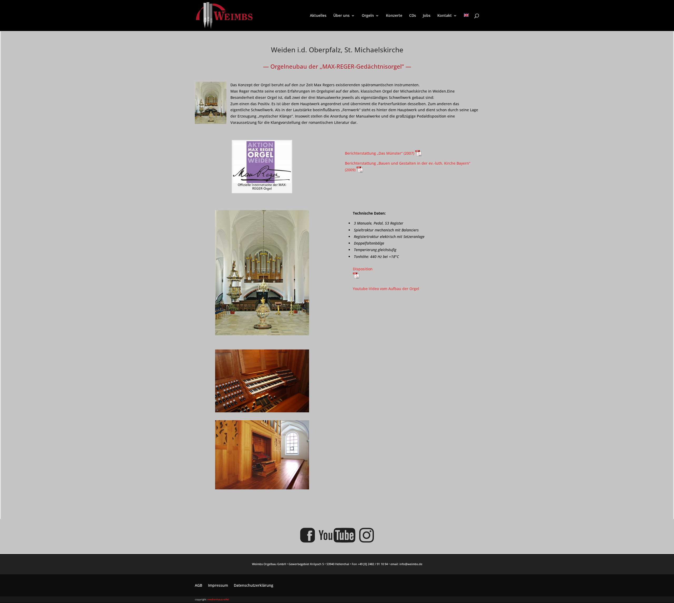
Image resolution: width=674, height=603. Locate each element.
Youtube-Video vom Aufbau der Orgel (386, 288)
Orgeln (368, 16)
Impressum (218, 586)
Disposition (363, 268)
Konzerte (394, 16)
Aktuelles (318, 16)
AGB (198, 586)
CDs (412, 16)
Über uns (341, 16)
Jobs (426, 16)
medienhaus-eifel (218, 599)
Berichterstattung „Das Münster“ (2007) (380, 153)
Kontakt (444, 16)
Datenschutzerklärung (253, 586)
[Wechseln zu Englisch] (466, 22)
